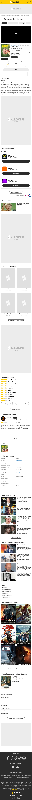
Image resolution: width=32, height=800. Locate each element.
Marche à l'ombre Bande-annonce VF (8, 643)
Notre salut (3, 692)
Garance (3, 702)
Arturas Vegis (27, 52)
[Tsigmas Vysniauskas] (24, 303)
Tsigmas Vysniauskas (24, 313)
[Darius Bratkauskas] (8, 278)
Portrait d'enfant (6, 591)
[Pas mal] (4, 394)
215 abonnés (10, 419)
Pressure (3, 700)
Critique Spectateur (8, 414)
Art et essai (6, 597)
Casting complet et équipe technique (16, 320)
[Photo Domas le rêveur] (4, 448)
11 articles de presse (16, 409)
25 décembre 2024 (15, 45)
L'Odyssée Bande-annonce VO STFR (24, 664)
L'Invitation (14, 676)
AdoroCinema (6, 777)
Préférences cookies (16, 783)
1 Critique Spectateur (16, 438)
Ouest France (11, 396)
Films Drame (17, 15)
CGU (27, 782)
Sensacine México (21, 777)
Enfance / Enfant (7, 595)
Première (10, 398)
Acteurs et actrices (8, 266)
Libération (10, 390)
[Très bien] (4, 381)
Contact (2, 782)
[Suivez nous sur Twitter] (12, 758)
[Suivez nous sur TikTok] (20, 758)
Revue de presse (19, 404)
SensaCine (14, 775)
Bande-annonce (15, 681)
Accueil (2, 15)
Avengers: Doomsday (6, 708)
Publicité (22, 782)
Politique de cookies (6, 783)
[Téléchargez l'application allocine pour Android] (18, 767)
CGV (30, 782)
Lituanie (17, 458)
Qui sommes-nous (9, 782)
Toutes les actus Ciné (16, 537)
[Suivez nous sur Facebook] (8, 758)
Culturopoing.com (12, 386)
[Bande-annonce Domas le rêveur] (5, 50)
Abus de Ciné (11, 381)
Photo (3, 443)
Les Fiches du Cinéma (13, 379)
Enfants (5, 593)
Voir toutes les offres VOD (16, 192)
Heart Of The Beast (5, 697)
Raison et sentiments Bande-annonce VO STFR (24, 622)
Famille (16, 46)
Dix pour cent (4, 705)
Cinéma (6, 15)
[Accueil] (14, 2)
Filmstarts (3, 775)
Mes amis (22, 61)
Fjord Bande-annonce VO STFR (23, 643)
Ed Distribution (19, 460)
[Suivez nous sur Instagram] (16, 758)
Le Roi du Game (4, 713)
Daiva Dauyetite (15, 53)
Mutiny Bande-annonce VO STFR (8, 664)
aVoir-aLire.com (12, 392)
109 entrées (18, 472)
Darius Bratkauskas (19, 52)
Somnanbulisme (6, 589)
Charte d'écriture (13, 785)
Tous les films (11, 15)
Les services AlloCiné (22, 785)
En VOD (3, 151)
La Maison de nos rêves (6, 694)
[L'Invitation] (6, 682)
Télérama (10, 400)
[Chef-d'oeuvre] (4, 379)
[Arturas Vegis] (24, 278)
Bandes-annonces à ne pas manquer (16, 668)
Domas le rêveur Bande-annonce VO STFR (23, 204)
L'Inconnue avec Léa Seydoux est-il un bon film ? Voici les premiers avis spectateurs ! (24, 508)
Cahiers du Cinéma (12, 384)
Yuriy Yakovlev (16, 50)
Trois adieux (3, 710)
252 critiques (16, 419)
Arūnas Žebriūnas (17, 48)
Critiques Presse (7, 377)
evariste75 (10, 417)
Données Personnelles (26, 783)
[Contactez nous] (24, 758)
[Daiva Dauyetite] (8, 303)
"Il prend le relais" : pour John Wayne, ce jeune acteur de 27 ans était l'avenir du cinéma (24, 574)
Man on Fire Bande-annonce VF (8, 622)
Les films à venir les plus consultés (16, 718)
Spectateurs (16, 61)
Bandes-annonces (8, 201)
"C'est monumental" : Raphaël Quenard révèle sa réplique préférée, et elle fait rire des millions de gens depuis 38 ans (24, 519)
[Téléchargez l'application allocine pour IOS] (14, 767)
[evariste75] (3, 418)
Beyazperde (25, 775)
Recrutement (16, 782)
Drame (12, 46)
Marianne (10, 394)
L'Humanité (10, 388)
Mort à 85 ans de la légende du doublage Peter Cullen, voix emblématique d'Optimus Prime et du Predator (24, 499)
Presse (9, 61)
